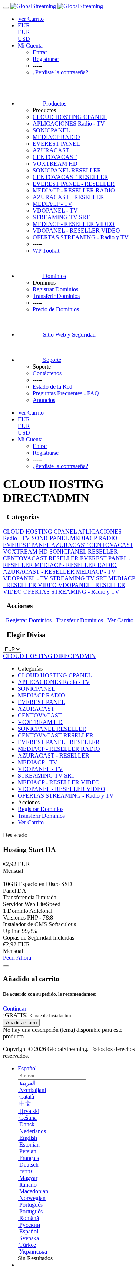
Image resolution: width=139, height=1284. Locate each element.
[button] (14, 1008)
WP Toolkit (46, 250)
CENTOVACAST (55, 157)
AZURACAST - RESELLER (68, 197)
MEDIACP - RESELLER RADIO (74, 190)
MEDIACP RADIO (56, 137)
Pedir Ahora (17, 957)
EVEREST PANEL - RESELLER (74, 184)
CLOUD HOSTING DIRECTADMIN (49, 656)
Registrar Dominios (28, 620)
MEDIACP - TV (52, 204)
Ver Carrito (119, 620)
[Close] (6, 966)
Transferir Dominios (79, 620)
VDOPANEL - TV (55, 210)
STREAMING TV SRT (61, 217)
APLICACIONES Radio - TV (69, 123)
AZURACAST (51, 150)
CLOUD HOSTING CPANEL (70, 117)
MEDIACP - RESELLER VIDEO (74, 224)
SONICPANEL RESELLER (67, 170)
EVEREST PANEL (56, 143)
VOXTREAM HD (55, 163)
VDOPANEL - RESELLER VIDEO (76, 230)
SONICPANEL (51, 130)
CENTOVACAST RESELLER (70, 177)
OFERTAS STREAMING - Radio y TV (81, 237)
